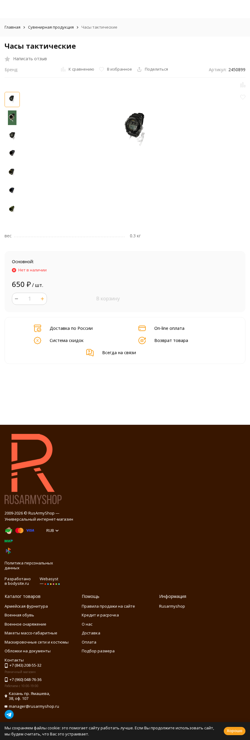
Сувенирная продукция (51, 27)
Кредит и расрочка (100, 615)
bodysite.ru (18, 583)
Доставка (91, 633)
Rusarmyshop (172, 606)
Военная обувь (19, 615)
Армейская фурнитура (26, 606)
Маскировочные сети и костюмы (37, 642)
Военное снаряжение (25, 624)
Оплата (89, 642)
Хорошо (234, 730)
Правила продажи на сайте (108, 606)
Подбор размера (98, 651)
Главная (12, 27)
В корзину (108, 298)
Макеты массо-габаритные (31, 633)
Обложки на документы (28, 651)
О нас (87, 624)
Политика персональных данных (29, 565)
